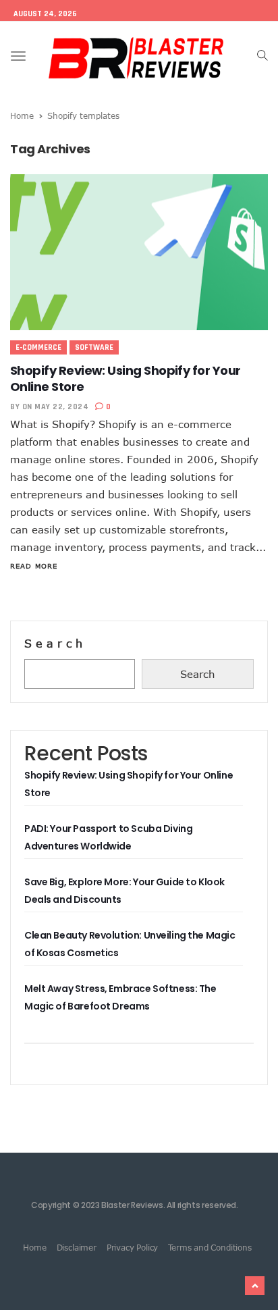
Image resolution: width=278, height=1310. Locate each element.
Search (55, 643)
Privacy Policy (132, 1247)
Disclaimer (76, 1247)
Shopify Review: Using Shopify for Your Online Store (125, 378)
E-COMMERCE (38, 347)
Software (94, 347)
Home (22, 115)
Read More (33, 566)
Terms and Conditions (209, 1247)
